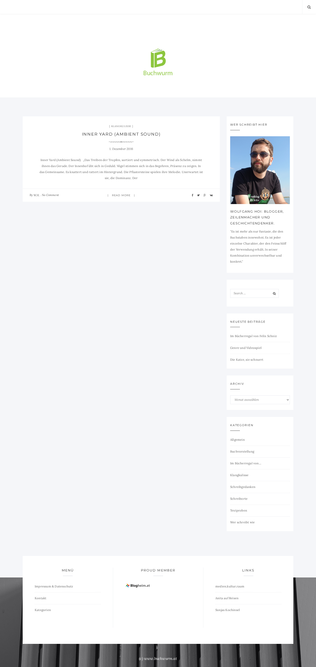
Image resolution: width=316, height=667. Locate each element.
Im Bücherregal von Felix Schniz (253, 336)
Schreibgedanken (242, 487)
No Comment (50, 195)
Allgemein (237, 440)
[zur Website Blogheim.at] (138, 585)
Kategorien (43, 610)
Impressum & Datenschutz (54, 586)
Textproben (238, 510)
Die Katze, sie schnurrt (246, 360)
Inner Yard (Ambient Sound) (121, 134)
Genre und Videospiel (246, 348)
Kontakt (40, 598)
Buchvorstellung (242, 451)
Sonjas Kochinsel (227, 610)
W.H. (37, 195)
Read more (121, 195)
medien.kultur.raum (230, 586)
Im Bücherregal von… (245, 463)
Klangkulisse (121, 126)
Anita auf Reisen (227, 598)
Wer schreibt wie (242, 522)
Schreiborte (239, 499)
